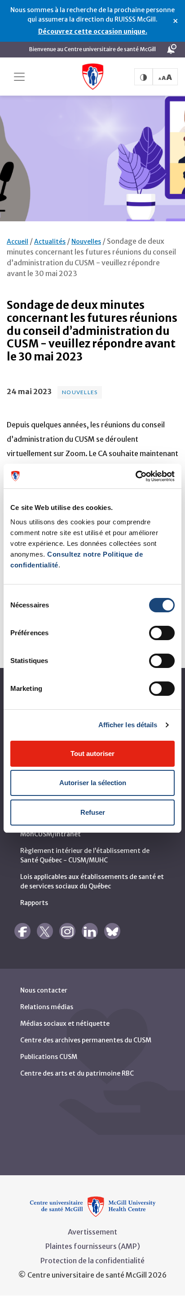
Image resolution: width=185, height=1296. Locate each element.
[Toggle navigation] (19, 76)
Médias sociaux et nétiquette (65, 1023)
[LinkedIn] (90, 931)
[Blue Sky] (112, 931)
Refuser (92, 812)
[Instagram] (67, 931)
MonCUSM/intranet (50, 834)
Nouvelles (86, 241)
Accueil (17, 241)
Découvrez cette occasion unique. (92, 31)
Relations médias (46, 1007)
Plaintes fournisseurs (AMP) (92, 1246)
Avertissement (92, 1231)
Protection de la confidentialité (92, 1260)
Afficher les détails (128, 725)
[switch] (162, 633)
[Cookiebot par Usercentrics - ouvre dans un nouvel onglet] (135, 476)
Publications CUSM (48, 1057)
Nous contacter (43, 990)
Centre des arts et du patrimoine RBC (77, 1073)
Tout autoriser (92, 753)
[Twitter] (45, 931)
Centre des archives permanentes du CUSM (85, 1040)
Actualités (50, 241)
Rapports (34, 903)
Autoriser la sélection (92, 782)
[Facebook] (22, 931)
